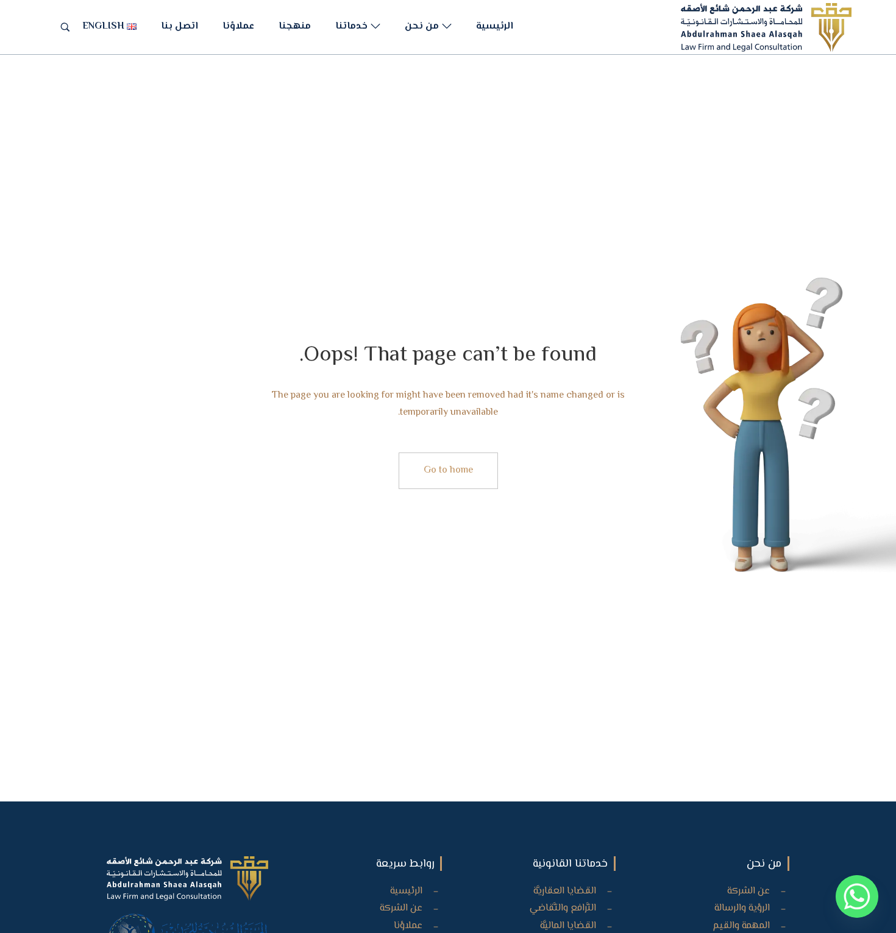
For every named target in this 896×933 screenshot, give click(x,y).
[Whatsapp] (857, 896)
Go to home (448, 470)
